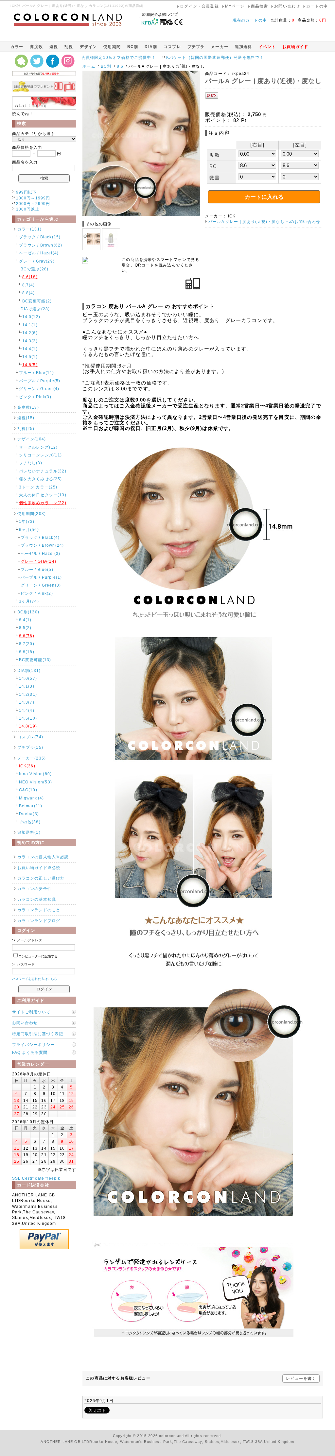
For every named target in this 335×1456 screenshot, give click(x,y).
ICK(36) (27, 766)
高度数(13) (28, 407)
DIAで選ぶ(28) (35, 309)
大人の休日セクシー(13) (42, 495)
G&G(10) (28, 790)
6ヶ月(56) (29, 529)
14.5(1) (30, 356)
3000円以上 (28, 209)
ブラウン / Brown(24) (42, 545)
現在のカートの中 (250, 20)
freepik (52, 1178)
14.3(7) (26, 702)
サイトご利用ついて (31, 1012)
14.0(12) (31, 317)
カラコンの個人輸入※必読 (43, 857)
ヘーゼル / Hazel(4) (39, 253)
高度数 (36, 46)
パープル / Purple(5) (40, 381)
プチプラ (196, 46)
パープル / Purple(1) (41, 577)
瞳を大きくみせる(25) (40, 479)
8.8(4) (28, 293)
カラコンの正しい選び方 (41, 878)
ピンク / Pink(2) (37, 593)
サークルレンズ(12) (38, 447)
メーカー (219, 46)
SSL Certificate (28, 1178)
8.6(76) (26, 636)
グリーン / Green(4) (39, 388)
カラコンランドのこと (39, 910)
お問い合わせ (25, 1022)
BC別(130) (28, 612)
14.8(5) (30, 365)
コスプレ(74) (30, 737)
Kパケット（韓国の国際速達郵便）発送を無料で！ (161, 57)
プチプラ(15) (30, 747)
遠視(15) (26, 418)
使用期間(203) (31, 513)
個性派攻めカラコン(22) (42, 503)
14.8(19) (28, 726)
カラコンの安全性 (34, 888)
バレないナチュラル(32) (42, 471)
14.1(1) (30, 325)
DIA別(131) (29, 670)
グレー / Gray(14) (38, 561)
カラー (16, 46)
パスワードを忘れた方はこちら (35, 979)
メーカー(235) (31, 758)
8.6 (120, 66)
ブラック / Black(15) (40, 237)
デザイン (88, 46)
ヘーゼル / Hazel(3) (40, 553)
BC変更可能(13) (35, 660)
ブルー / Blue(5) (37, 569)
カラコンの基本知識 (36, 899)
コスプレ (172, 46)
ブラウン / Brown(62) (40, 245)
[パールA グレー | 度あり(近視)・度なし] (141, 215)
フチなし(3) (30, 463)
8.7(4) (28, 285)
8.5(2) (25, 627)
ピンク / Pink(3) (35, 397)
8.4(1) (25, 620)
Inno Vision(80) (35, 774)
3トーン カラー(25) (38, 487)
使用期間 (112, 46)
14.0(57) (28, 678)
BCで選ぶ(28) (34, 269)
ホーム (88, 66)
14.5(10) (28, 718)
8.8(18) (26, 652)
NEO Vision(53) (35, 782)
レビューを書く (301, 1378)
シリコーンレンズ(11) (40, 455)
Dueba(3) (29, 814)
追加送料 (243, 46)
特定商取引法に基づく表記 (37, 1034)
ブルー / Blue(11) (36, 372)
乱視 (68, 46)
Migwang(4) (31, 798)
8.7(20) (26, 644)
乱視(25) (26, 428)
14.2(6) (30, 333)
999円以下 (26, 192)
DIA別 (151, 46)
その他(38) (30, 822)
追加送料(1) (29, 832)
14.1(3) (26, 686)
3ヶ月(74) (29, 601)
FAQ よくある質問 (29, 1052)
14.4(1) (30, 349)
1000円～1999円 (33, 198)
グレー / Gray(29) (37, 261)
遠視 (53, 46)
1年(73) (27, 521)
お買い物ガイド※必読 (39, 867)
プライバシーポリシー (33, 1044)
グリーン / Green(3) (41, 585)
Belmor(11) (31, 806)
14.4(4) (26, 710)
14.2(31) (28, 694)
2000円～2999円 (33, 203)
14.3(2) (30, 341)
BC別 (132, 46)
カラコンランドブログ (39, 920)
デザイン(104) (31, 439)
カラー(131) (29, 229)
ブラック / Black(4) (40, 537)
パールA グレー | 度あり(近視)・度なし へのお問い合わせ (264, 221)
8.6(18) (30, 277)
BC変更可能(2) (37, 301)
